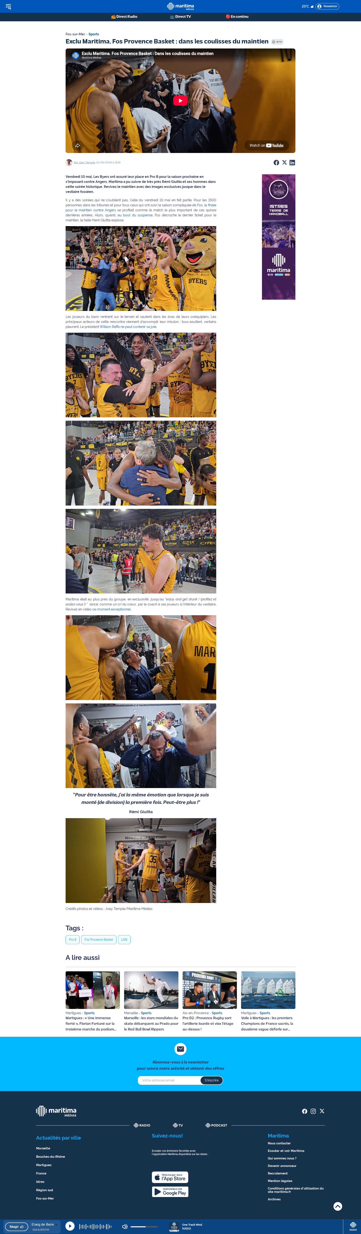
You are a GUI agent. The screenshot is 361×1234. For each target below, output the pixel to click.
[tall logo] (180, 6)
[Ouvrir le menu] (29, 6)
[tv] (178, 1125)
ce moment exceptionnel (111, 609)
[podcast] (216, 1125)
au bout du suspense (134, 215)
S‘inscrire (212, 1080)
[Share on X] (284, 162)
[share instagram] (313, 1111)
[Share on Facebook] (276, 162)
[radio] (142, 1125)
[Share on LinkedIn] (292, 162)
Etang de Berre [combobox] (43, 1224)
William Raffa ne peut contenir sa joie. (128, 327)
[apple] (170, 1177)
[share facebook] (305, 1111)
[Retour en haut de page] (338, 1206)
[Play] (70, 1226)
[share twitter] (322, 1111)
